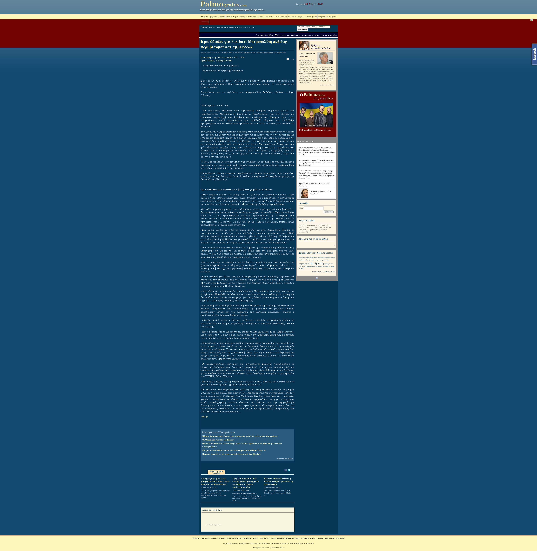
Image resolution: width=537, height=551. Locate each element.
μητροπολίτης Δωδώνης (316, 229)
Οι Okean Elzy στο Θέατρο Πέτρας (218, 439)
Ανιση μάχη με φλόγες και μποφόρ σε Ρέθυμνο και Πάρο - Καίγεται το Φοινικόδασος (215, 481)
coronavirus (302, 258)
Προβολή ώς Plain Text (289, 543)
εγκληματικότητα (319, 260)
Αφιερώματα (331, 17)
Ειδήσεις (204, 17)
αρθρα (307, 258)
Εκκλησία (325, 225)
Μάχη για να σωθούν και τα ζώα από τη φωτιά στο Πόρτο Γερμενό (233, 450)
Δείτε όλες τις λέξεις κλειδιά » (323, 271)
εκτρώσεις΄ (303, 232)
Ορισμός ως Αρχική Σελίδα (240, 543)
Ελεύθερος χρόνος (310, 17)
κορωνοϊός (312, 266)
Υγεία (277, 17)
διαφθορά (301, 260)
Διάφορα (321, 17)
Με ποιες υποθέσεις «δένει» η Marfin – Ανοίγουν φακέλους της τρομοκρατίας (279, 481)
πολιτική (331, 266)
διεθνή (306, 260)
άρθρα (311, 258)
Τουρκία (301, 268)
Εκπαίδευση (269, 17)
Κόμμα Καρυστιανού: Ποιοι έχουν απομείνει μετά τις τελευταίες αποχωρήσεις (240, 436)
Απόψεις (221, 17)
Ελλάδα (218, 52)
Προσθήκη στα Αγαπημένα (261, 543)
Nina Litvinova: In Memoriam (307, 55)
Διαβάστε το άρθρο (327, 85)
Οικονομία (252, 17)
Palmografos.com (223, 60)
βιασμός (302, 225)
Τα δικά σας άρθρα (295, 17)
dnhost (282, 548)
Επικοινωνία (309, 543)
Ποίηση (301, 158)
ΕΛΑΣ (326, 260)
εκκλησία (310, 227)
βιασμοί (301, 227)
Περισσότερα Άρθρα (285, 458)
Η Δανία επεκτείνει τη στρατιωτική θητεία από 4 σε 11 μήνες (232, 27)
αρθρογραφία (322, 258)
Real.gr (204, 416)
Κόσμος (204, 27)
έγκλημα (311, 260)
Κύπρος (260, 17)
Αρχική (203, 52)
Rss (273, 543)
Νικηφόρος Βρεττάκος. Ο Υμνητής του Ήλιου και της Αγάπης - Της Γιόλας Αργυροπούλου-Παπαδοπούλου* (316, 162)
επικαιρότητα (328, 264)
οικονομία (319, 266)
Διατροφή (205, 22)
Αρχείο (300, 543)
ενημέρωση (303, 263)
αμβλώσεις (321, 227)
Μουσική (284, 17)
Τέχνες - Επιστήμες (240, 17)
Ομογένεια (213, 17)
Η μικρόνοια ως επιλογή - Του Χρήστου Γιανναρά (314, 184)
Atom (278, 543)
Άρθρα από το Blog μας (307, 145)
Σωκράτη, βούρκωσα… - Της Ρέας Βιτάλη (320, 192)
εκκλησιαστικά (313, 225)
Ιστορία (229, 17)
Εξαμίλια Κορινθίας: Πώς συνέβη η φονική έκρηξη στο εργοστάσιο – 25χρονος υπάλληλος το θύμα (245, 483)
